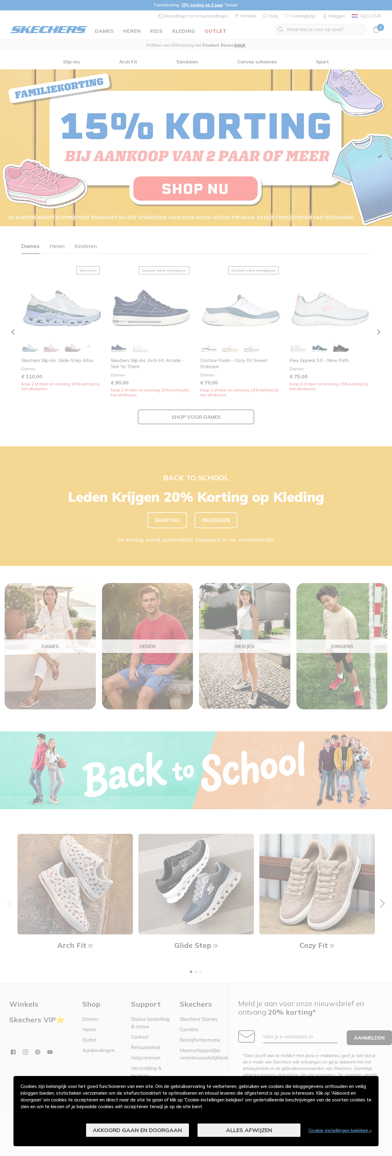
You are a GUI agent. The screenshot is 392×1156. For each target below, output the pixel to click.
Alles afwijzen (249, 1130)
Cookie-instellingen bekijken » (340, 1130)
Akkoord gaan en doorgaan (137, 1130)
